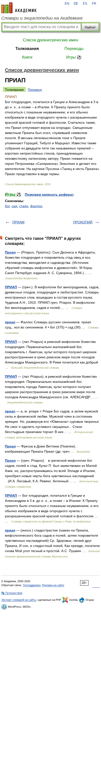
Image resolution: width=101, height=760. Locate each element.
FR (94, 3)
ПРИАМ (18, 222)
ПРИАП (11, 287)
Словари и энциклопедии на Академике (42, 18)
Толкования (27, 49)
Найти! (90, 27)
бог (7, 206)
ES (85, 3)
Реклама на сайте (53, 585)
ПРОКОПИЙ (82, 222)
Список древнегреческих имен (50, 40)
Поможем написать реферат (49, 194)
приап (10, 322)
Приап (10, 252)
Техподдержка (31, 585)
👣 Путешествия (11, 592)
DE (76, 3)
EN (67, 3)
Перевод (35, 90)
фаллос (36, 206)
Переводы (74, 49)
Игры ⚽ (74, 57)
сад (14, 206)
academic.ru (19, 7)
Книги (27, 57)
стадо (23, 206)
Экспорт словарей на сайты (18, 599)
